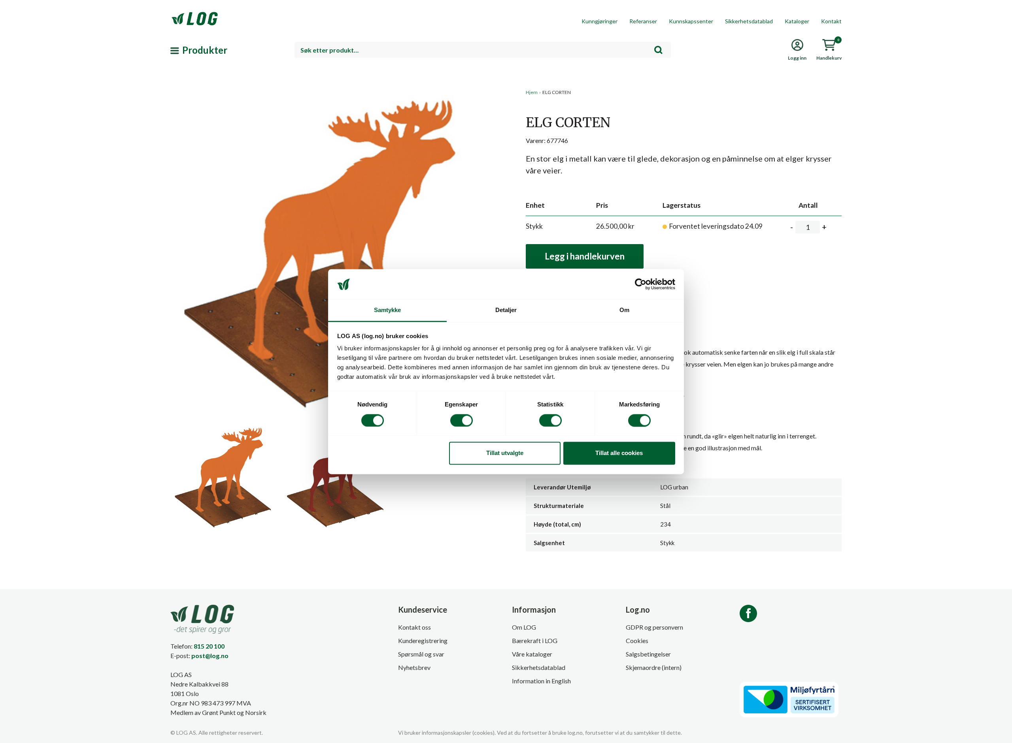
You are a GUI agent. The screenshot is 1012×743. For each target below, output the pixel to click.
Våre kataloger (532, 654)
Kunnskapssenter (691, 21)
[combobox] (483, 50)
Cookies (637, 640)
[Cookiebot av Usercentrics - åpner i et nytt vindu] (640, 284)
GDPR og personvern (654, 627)
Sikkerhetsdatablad (749, 21)
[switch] (461, 420)
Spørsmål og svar (421, 654)
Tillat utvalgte (504, 453)
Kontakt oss (414, 627)
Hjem (532, 92)
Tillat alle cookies (619, 453)
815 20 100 (209, 646)
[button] (335, 161)
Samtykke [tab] (387, 310)
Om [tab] (624, 310)
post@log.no (209, 655)
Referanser (643, 21)
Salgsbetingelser (648, 654)
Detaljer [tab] (506, 310)
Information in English (541, 681)
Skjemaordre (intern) (654, 667)
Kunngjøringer (599, 21)
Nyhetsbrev (414, 667)
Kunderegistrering (422, 640)
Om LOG (524, 627)
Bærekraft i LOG (534, 640)
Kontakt (831, 21)
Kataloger (797, 21)
